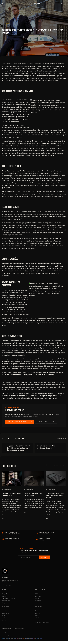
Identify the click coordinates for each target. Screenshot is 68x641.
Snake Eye (38, 596)
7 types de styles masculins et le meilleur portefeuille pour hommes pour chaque (18, 448)
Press (36, 615)
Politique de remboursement (9, 632)
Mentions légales (7, 635)
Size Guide (5, 620)
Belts (3, 603)
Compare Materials (45, 421)
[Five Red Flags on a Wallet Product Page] (12, 478)
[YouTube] (10, 585)
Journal (4, 617)
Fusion (37, 598)
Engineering (5, 613)
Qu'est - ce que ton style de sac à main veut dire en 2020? (48, 447)
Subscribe (44, 557)
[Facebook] (6, 585)
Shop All (4, 594)
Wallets (4, 596)
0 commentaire (62, 438)
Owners (37, 617)
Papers (4, 615)
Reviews (37, 620)
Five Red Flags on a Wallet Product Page (12, 494)
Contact (37, 613)
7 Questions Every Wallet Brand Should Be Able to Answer (55, 495)
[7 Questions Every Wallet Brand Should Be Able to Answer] (56, 478)
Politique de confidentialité (25, 632)
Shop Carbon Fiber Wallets (20, 421)
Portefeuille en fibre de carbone (53, 64)
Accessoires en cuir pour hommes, (25, 393)
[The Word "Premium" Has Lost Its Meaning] (34, 478)
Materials (4, 611)
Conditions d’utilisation (40, 632)
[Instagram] (3, 585)
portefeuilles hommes (19, 372)
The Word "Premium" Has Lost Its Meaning (33, 494)
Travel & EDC (6, 600)
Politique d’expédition (54, 632)
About (37, 611)
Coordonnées (17, 635)
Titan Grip (38, 600)
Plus (3, 518)
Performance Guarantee (42, 622)
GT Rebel (37, 594)
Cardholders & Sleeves (8, 598)
